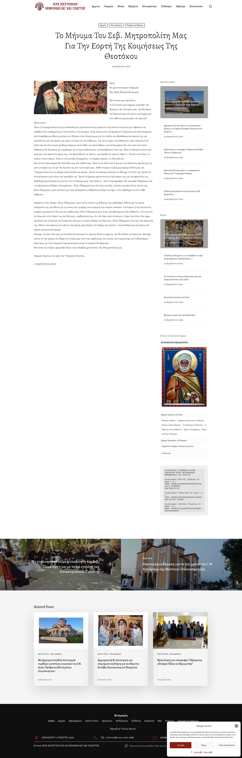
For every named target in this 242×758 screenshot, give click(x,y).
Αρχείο (103, 25)
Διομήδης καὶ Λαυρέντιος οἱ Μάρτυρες (191, 421)
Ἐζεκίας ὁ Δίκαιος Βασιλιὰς (171, 425)
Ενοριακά (149, 720)
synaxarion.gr (166, 453)
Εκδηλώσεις (122, 720)
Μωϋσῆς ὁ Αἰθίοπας (168, 421)
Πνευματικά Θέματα (134, 25)
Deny (203, 745)
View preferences (227, 745)
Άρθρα (51, 720)
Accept (180, 745)
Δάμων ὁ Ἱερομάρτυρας (192, 429)
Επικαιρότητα (116, 25)
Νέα (160, 720)
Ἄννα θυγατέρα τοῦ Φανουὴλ (192, 425)
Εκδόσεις (136, 720)
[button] (236, 726)
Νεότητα (169, 720)
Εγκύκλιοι (107, 720)
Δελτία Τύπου (43, 654)
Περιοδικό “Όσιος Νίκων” (123, 728)
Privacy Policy (207, 752)
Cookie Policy (198, 752)
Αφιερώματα (75, 720)
